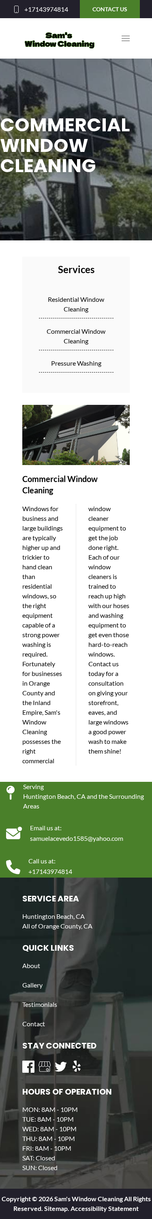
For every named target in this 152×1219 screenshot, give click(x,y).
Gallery (32, 985)
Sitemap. (56, 1208)
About (31, 965)
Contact (33, 1023)
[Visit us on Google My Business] (45, 1067)
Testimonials (39, 1004)
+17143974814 (46, 9)
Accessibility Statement (105, 1208)
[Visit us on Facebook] (28, 1067)
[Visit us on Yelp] (77, 1067)
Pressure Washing (76, 363)
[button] (126, 38)
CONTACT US (109, 9)
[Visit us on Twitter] (61, 1067)
